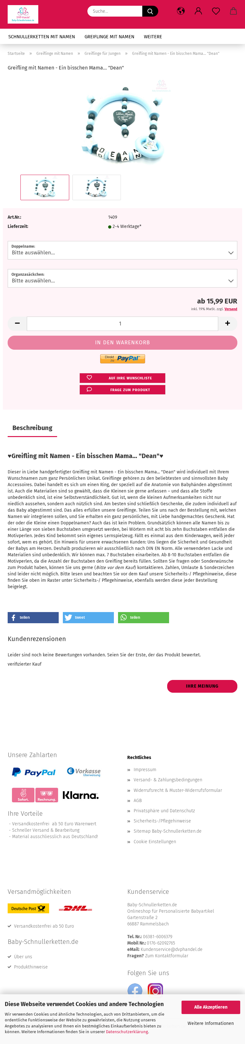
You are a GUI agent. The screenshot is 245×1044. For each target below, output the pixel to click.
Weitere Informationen (211, 1023)
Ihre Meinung (202, 686)
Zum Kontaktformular (166, 956)
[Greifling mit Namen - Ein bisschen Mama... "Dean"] (122, 125)
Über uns (23, 957)
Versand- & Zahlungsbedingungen (168, 780)
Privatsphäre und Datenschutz (164, 811)
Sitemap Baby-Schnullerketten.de (168, 831)
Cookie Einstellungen (155, 841)
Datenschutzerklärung (127, 1031)
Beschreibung (32, 428)
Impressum (145, 769)
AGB (138, 800)
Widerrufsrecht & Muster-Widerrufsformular (178, 790)
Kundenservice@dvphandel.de (172, 949)
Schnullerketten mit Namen (41, 37)
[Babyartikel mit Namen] (25, 14)
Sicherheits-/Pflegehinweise (162, 821)
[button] (180, 11)
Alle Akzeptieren (210, 1007)
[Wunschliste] (216, 11)
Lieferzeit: (18, 226)
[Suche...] (150, 11)
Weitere (153, 37)
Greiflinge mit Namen (109, 37)
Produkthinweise (31, 967)
